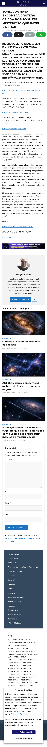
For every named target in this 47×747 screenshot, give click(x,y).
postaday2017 (26, 668)
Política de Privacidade (20, 714)
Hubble (11, 654)
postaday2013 (13, 665)
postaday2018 (13, 671)
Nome (7, 491)
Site (6, 515)
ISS (25, 654)
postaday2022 (13, 677)
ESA (35, 642)
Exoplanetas (13, 651)
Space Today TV (8, 237)
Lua (9, 657)
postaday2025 (26, 680)
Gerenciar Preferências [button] (23, 738)
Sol (31, 683)
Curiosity (28, 642)
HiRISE (31, 651)
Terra (31, 686)
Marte (15, 657)
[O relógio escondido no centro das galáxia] (23, 323)
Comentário (10, 459)
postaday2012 (26, 663)
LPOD (30, 654)
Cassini (11, 642)
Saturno (11, 683)
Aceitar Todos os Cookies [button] (23, 732)
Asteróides (12, 640)
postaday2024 (13, 680)
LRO (35, 654)
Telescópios (22, 686)
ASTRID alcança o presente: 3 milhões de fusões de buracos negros (21, 386)
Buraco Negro (25, 640)
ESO (9, 645)
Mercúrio (24, 657)
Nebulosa (28, 660)
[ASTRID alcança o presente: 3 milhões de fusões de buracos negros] (23, 365)
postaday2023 (26, 677)
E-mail (8, 503)
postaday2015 (13, 668)
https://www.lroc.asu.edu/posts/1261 (17, 226)
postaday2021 (26, 674)
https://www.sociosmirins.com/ (15, 112)
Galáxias (24, 651)
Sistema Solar (22, 683)
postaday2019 (26, 671)
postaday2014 (26, 665)
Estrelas (25, 648)
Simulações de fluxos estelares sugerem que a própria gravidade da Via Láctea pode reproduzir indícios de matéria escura (23, 432)
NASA (21, 660)
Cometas (19, 642)
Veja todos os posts (20, 299)
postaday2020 (13, 674)
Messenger (12, 660)
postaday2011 (13, 663)
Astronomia (6, 338)
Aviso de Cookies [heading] (23, 690)
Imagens (19, 654)
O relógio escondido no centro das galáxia (21, 343)
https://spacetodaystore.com (14, 128)
